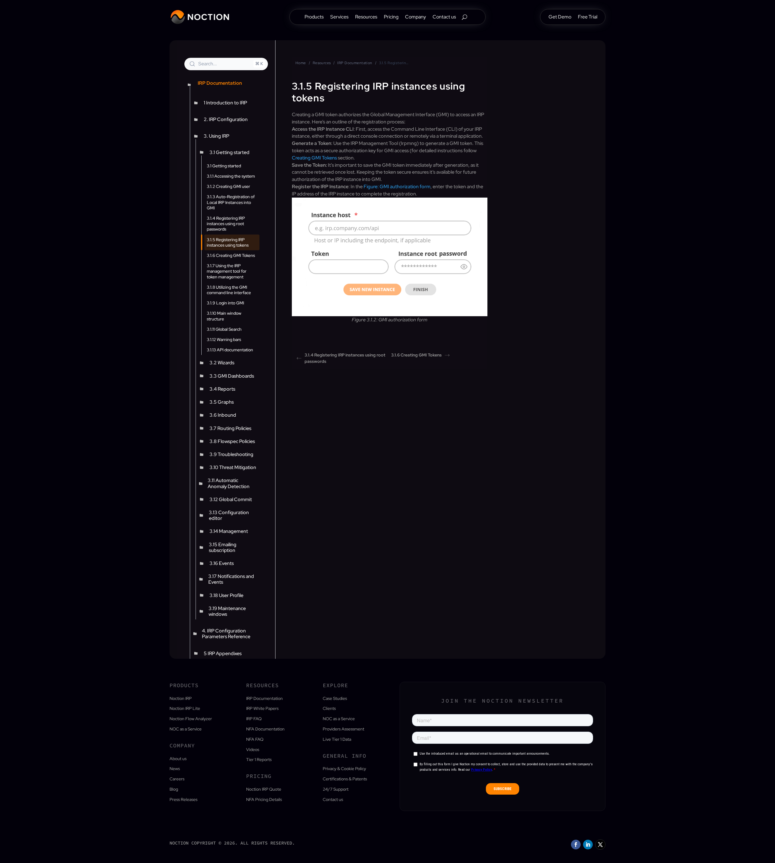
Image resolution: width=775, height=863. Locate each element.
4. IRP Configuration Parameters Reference (226, 634)
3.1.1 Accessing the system (231, 176)
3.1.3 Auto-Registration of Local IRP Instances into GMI (231, 202)
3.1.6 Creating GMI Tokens (231, 255)
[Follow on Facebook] (576, 844)
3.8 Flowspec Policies (232, 441)
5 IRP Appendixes (223, 653)
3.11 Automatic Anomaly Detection (228, 483)
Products (314, 17)
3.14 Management (228, 531)
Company (415, 17)
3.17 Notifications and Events (231, 579)
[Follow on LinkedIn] (588, 844)
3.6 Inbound (222, 415)
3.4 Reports (222, 389)
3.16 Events (221, 563)
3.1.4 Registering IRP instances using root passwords (226, 223)
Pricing (391, 17)
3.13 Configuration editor (229, 515)
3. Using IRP (216, 136)
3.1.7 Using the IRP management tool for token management (226, 271)
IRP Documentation (354, 63)
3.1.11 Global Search (224, 329)
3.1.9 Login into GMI (225, 303)
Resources (366, 17)
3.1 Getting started (229, 152)
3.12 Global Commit (230, 499)
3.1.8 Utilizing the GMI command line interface (229, 289)
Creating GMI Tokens (314, 158)
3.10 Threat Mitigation (232, 467)
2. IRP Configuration (226, 119)
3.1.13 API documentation (230, 350)
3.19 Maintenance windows (227, 611)
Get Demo (560, 17)
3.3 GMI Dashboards (231, 376)
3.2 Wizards (221, 362)
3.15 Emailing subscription (222, 547)
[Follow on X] (600, 844)
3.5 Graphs (221, 402)
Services (339, 17)
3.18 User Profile (226, 595)
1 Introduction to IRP (225, 103)
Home (300, 63)
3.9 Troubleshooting (231, 454)
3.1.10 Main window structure (224, 315)
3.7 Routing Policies (230, 428)
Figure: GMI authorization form (397, 186)
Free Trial (587, 17)
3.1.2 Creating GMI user (228, 186)
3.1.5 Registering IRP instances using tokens (228, 242)
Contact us (444, 17)
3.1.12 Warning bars (224, 339)
